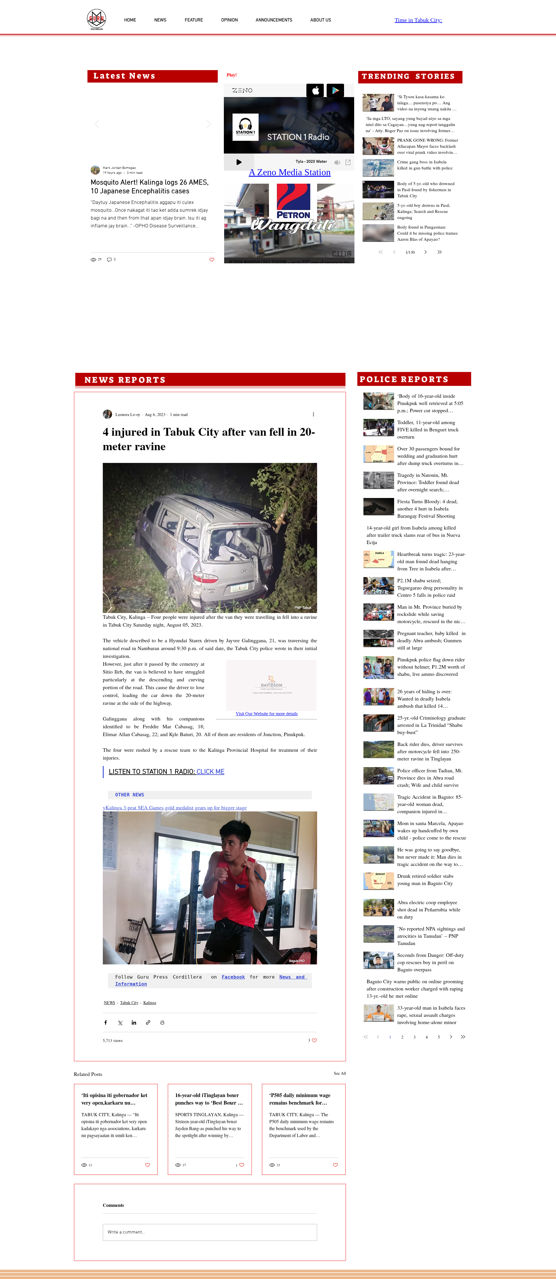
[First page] (380, 252)
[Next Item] (208, 123)
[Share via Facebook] (105, 1022)
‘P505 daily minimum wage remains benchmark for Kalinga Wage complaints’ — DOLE (302, 1098)
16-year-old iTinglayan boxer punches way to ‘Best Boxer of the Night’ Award (208, 1098)
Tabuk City (129, 1002)
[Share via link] (148, 1022)
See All (340, 1073)
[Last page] (439, 252)
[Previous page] (394, 252)
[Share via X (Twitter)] (119, 1022)
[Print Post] (162, 1022)
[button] (289, 223)
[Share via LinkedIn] (134, 1022)
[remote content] (266, 693)
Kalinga (149, 1002)
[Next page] (425, 252)
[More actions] (313, 414)
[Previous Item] (96, 123)
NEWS (109, 1002)
